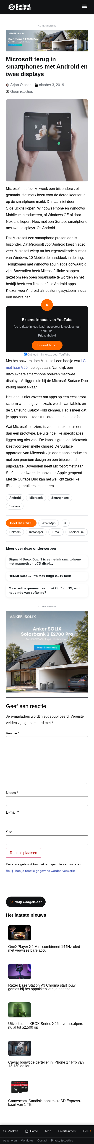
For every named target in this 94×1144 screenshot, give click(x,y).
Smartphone (60, 497)
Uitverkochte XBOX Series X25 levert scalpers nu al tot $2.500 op (45, 1025)
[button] (84, 6)
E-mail (56, 532)
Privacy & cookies (62, 1140)
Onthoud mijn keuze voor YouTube (48, 354)
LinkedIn (15, 532)
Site (9, 832)
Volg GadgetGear (28, 902)
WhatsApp (48, 523)
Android (15, 497)
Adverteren (10, 1140)
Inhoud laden (47, 345)
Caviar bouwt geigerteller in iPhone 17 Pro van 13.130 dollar (46, 1064)
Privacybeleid (47, 335)
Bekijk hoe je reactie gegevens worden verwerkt (40, 871)
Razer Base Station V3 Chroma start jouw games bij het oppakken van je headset (42, 987)
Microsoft (36, 497)
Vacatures (27, 1140)
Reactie (12, 733)
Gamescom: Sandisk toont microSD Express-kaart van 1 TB (44, 1103)
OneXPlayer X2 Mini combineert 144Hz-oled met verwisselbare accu (44, 948)
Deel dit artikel (21, 523)
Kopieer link (76, 532)
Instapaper (36, 532)
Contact (42, 1140)
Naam (12, 793)
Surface (14, 506)
